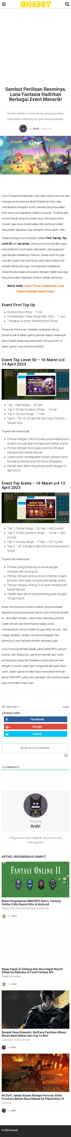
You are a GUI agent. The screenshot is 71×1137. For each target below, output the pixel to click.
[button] (4, 4)
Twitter (37, 734)
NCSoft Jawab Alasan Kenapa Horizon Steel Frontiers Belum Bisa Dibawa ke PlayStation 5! (33, 1097)
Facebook (37, 719)
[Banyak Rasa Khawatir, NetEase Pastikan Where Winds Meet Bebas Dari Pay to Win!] (35, 1009)
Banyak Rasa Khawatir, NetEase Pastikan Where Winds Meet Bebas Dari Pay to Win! (34, 1034)
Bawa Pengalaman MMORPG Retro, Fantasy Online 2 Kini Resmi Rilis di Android (31, 902)
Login (65, 706)
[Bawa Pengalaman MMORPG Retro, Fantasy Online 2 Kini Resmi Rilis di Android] (35, 879)
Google (37, 726)
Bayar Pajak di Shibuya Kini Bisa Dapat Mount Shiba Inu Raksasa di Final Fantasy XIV (32, 970)
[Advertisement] (35, 48)
